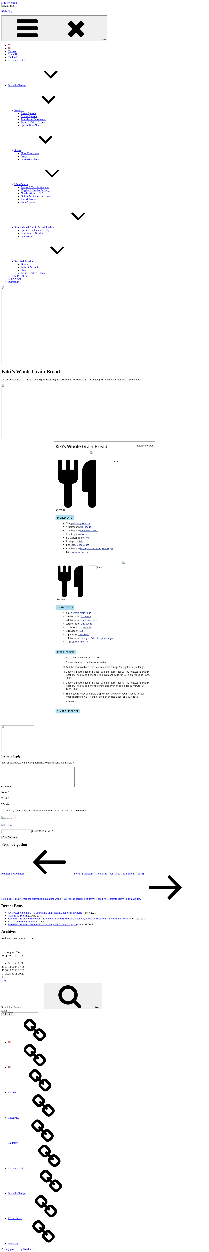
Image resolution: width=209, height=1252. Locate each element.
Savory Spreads (29, 116)
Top (201, 1244)
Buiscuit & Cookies (31, 267)
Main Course (21, 184)
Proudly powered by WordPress (17, 1249)
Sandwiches (27, 236)
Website (5, 804)
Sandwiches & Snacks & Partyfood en (34, 227)
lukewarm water (79, 552)
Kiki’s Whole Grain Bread (21, 921)
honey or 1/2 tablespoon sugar (96, 548)
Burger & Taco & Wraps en (35, 187)
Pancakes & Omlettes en (33, 119)
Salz (81, 541)
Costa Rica (13, 54)
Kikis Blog (7, 11)
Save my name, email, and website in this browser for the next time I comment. (45, 810)
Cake (23, 270)
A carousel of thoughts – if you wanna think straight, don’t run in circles (45, 912)
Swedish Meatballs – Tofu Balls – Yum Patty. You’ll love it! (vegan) (43, 924)
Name (5, 792)
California (13, 57)
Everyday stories (16, 60)
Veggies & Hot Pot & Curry (35, 190)
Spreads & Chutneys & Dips (35, 230)
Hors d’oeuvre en (30, 153)
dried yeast (83, 544)
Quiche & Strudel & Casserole (36, 196)
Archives (6, 938)
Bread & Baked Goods (33, 122)
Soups (24, 156)
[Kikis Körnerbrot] (104, 453)
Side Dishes (20, 275)
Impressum (13, 281)
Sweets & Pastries (23, 261)
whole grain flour (81, 523)
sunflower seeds (89, 530)
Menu (103, 39)
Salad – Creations (30, 159)
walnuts (86, 537)
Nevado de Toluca (17, 915)
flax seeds (85, 526)
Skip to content (9, 2)
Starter (17, 150)
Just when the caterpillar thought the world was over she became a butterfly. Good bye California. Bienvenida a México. (70, 918)
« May (5, 981)
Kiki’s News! (15, 278)
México (12, 51)
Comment (6, 786)
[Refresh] (6, 825)
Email (5, 798)
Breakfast (19, 110)
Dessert (25, 264)
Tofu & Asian (28, 202)
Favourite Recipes (17, 85)
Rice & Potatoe (29, 199)
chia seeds (85, 534)
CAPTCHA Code (41, 831)
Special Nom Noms (31, 125)
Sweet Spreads (28, 113)
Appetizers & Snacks (32, 233)
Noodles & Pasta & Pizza (34, 193)
